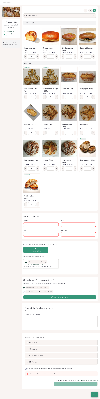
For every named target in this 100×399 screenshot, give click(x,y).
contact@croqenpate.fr (12, 34)
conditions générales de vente (88, 380)
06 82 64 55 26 (11, 31)
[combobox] (59, 15)
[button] (26, 262)
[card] (94, 10)
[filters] (85, 10)
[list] (90, 10)
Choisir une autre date (61, 297)
